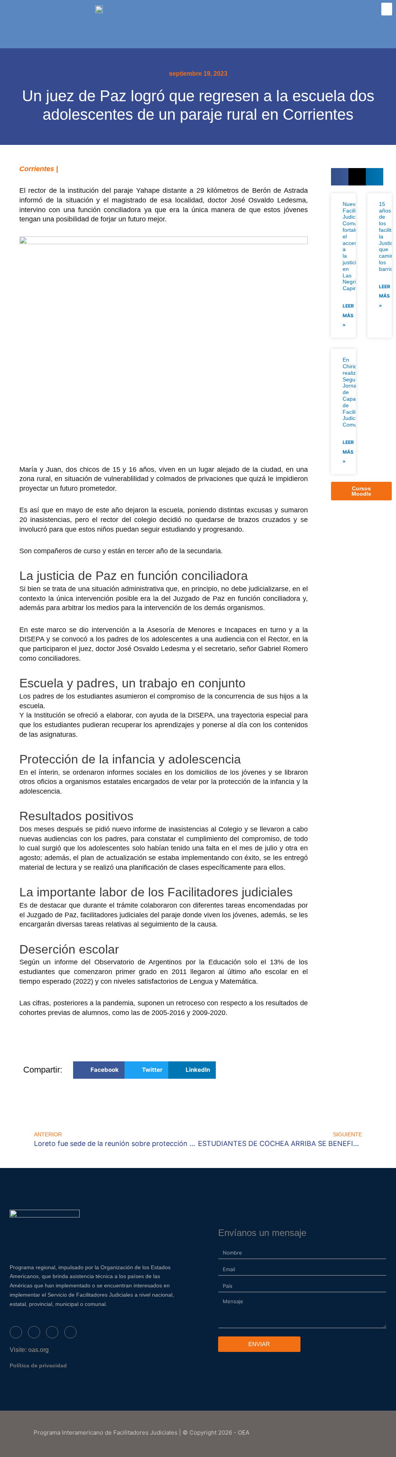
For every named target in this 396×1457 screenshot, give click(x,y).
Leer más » (348, 315)
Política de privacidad (38, 1365)
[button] (386, 9)
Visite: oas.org (29, 1349)
